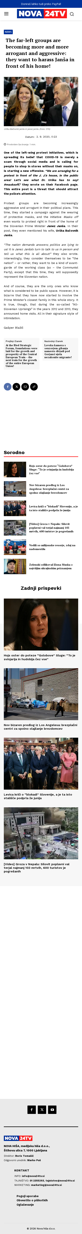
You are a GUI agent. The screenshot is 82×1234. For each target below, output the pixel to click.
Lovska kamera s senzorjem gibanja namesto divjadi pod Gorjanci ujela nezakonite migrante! (58, 351)
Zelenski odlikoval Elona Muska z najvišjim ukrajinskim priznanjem (51, 566)
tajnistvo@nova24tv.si (60, 1180)
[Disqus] (41, 937)
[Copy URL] (34, 387)
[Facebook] (7, 387)
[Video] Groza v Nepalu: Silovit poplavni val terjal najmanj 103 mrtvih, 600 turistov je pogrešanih (51, 527)
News (8, 31)
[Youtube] (52, 1110)
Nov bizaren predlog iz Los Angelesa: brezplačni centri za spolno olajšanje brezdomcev (49, 488)
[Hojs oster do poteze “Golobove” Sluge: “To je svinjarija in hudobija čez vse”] (15, 469)
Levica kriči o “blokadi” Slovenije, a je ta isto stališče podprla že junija (53, 508)
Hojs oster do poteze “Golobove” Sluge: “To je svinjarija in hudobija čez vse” (51, 469)
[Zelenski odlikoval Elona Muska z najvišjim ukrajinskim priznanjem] (15, 566)
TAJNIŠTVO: (22, 1180)
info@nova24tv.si (33, 1176)
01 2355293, (38, 1180)
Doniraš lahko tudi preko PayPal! (41, 4)
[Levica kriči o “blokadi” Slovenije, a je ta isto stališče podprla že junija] (15, 508)
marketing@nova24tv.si (46, 1185)
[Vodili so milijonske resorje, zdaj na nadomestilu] (15, 547)
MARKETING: (22, 1185)
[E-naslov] (25, 387)
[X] (16, 387)
